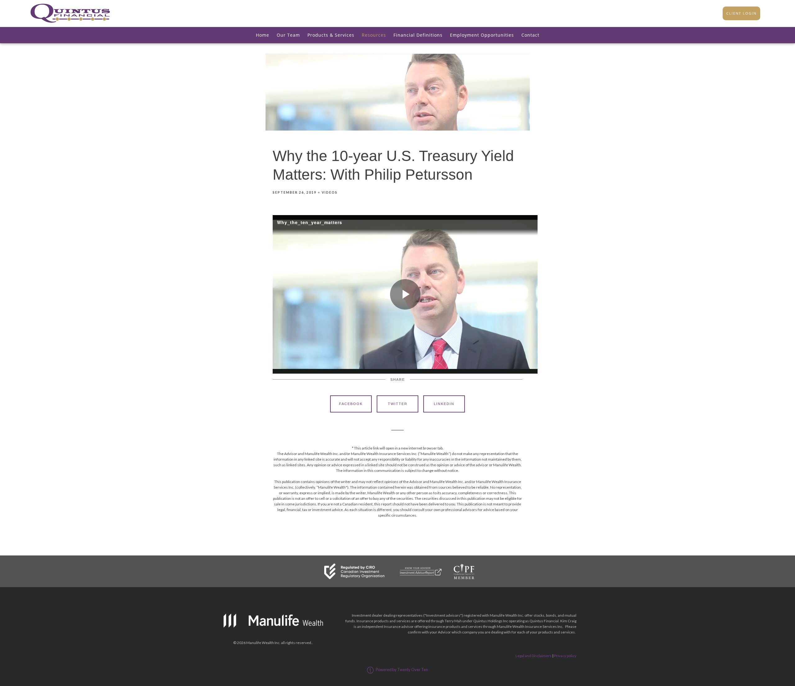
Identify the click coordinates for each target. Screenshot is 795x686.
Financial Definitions (418, 35)
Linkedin (444, 404)
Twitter (397, 404)
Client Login (741, 13)
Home (262, 35)
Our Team (288, 35)
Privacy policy (565, 655)
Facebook (351, 404)
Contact (530, 35)
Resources (374, 35)
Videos (330, 192)
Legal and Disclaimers (534, 655)
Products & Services (330, 35)
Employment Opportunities (482, 35)
